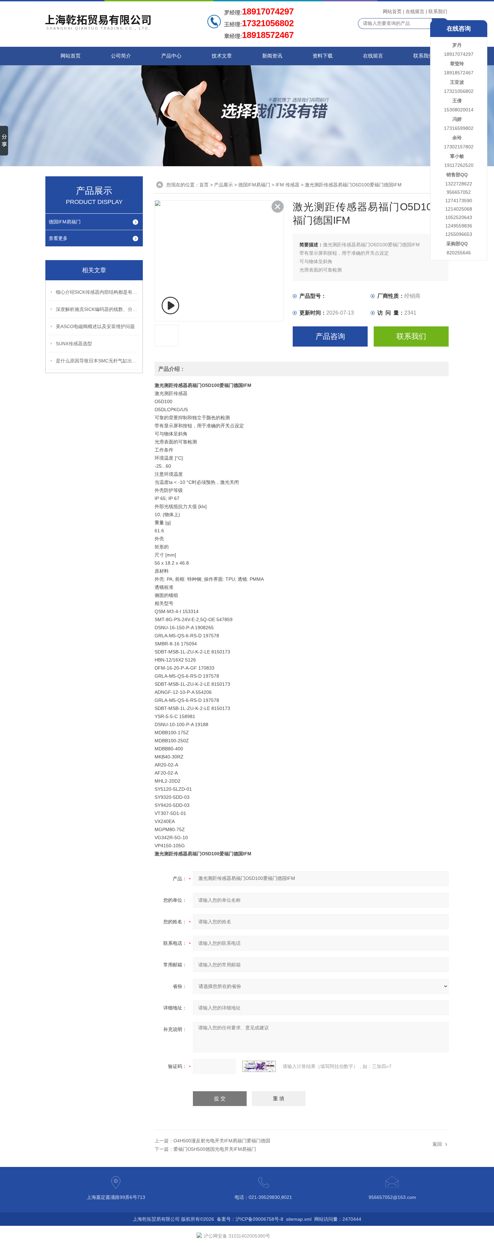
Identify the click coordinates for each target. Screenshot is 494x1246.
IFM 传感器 (287, 184)
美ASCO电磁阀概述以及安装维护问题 (95, 326)
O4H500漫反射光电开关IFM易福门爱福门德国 (221, 1140)
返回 (437, 1144)
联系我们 (437, 11)
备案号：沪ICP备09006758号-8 (250, 1219)
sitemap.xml (299, 1219)
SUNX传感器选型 (74, 343)
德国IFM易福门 (65, 221)
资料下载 (323, 56)
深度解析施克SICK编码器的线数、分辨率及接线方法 (98, 309)
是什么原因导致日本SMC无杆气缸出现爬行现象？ (98, 360)
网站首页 (392, 11)
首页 (204, 184)
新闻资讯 (272, 56)
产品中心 (171, 56)
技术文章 (222, 56)
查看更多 (58, 238)
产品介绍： (171, 369)
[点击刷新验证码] (259, 1066)
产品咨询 (330, 336)
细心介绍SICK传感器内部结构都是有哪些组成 (98, 292)
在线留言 (415, 11)
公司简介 (121, 56)
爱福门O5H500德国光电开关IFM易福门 (214, 1149)
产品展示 (223, 184)
